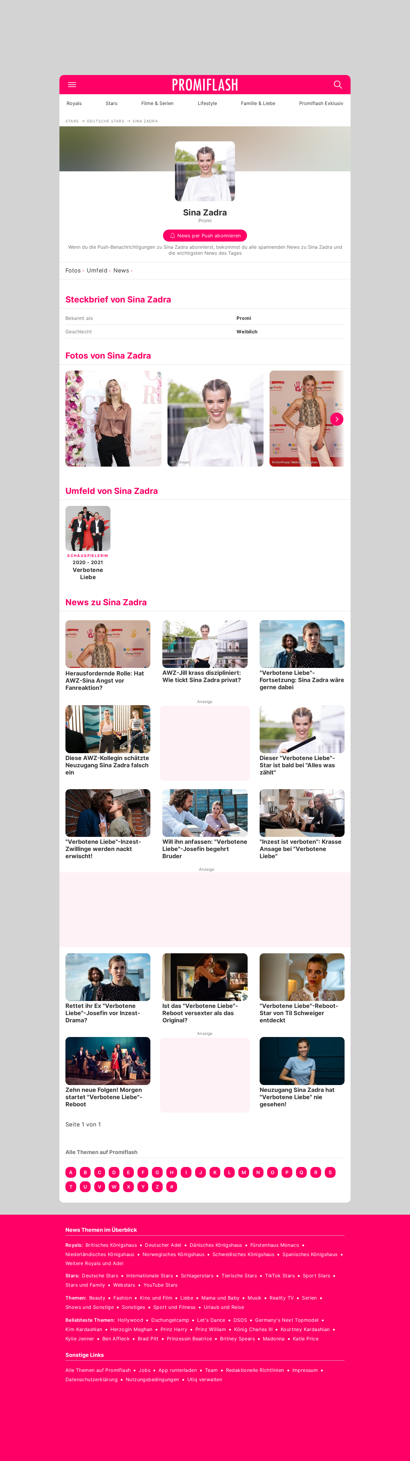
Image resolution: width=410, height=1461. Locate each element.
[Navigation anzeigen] (72, 84)
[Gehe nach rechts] (336, 419)
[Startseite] (205, 84)
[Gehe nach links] (73, 419)
